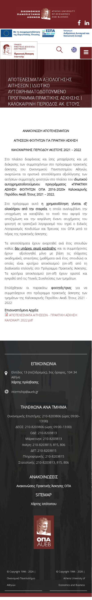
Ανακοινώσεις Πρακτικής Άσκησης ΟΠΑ (43, 486)
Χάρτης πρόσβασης (25, 382)
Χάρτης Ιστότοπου (43, 504)
